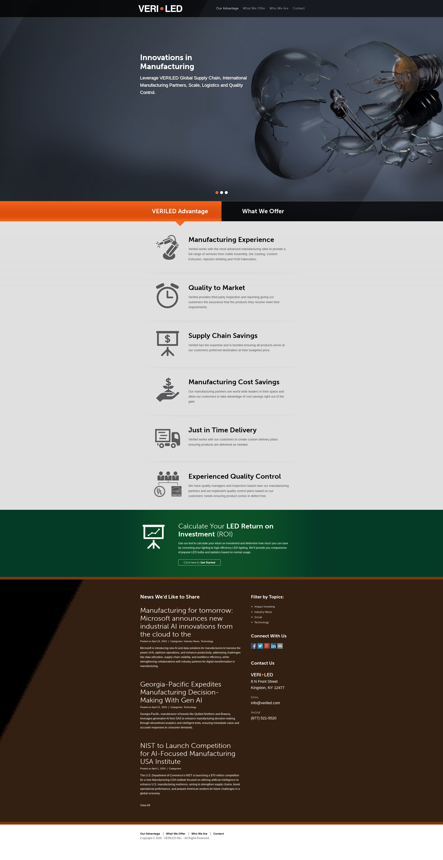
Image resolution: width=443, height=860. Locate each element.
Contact (299, 8)
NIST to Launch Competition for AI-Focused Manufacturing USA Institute (187, 753)
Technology (207, 641)
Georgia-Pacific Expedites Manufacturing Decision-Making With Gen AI (180, 692)
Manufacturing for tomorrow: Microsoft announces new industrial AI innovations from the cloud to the (186, 622)
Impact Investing (264, 606)
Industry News (191, 641)
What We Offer (254, 8)
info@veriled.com (265, 703)
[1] (216, 192)
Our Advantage (227, 8)
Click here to (199, 562)
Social (258, 617)
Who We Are (278, 8)
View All (145, 805)
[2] (221, 192)
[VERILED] (160, 8)
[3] (226, 192)
